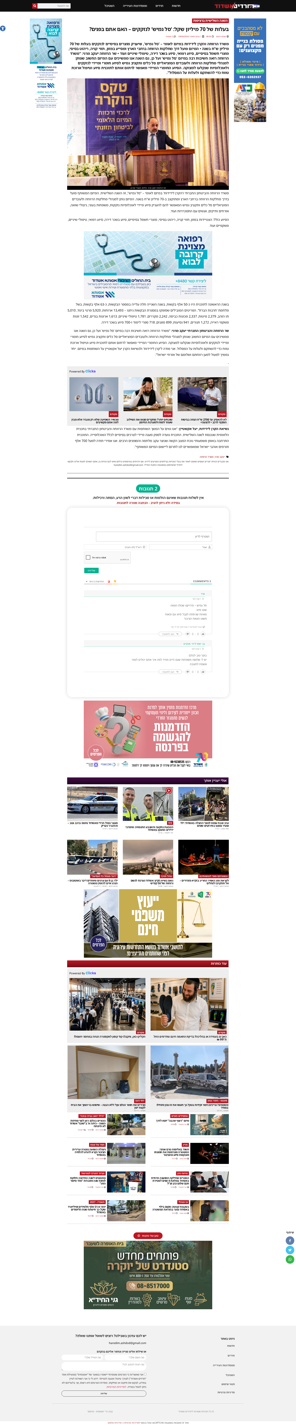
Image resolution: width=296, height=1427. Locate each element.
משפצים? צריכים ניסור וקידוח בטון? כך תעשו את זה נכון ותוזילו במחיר (192, 1106)
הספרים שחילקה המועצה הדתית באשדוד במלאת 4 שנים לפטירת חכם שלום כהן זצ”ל (170, 1180)
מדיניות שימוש (114, 1422)
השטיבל (109, 6)
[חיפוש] (35, 6)
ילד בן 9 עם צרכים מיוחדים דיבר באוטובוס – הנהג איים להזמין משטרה (93, 882)
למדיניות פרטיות (132, 1422)
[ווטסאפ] (290, 1259)
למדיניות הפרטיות (116, 1386)
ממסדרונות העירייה (135, 6)
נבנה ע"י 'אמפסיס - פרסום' (100, 1411)
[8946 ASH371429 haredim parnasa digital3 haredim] (148, 768)
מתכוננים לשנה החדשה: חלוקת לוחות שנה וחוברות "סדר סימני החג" (88, 1180)
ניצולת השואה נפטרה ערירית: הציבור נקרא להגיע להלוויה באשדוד (89, 1152)
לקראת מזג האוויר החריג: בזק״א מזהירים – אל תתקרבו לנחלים (204, 882)
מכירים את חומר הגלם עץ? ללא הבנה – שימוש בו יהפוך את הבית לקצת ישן (108, 1106)
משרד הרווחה (206, 456)
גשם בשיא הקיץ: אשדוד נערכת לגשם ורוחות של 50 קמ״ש (152, 882)
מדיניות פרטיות (226, 1392)
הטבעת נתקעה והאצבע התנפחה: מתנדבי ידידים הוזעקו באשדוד (149, 828)
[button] (2, 28)
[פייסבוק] (290, 1240)
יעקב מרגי (220, 456)
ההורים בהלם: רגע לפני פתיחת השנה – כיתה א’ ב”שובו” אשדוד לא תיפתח (88, 1123)
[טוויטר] (290, 1250)
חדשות (176, 6)
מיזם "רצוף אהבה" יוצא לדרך (172, 1120)
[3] (46, 108)
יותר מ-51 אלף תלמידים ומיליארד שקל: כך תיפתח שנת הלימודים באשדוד (87, 1209)
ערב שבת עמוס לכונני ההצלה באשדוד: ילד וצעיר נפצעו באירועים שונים (204, 824)
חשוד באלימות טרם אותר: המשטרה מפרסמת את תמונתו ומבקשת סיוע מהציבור (171, 1152)
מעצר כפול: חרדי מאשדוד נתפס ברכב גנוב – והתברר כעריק (93, 824)
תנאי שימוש (228, 1384)
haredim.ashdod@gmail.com (127, 1343)
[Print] (250, 121)
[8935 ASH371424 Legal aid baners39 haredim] (148, 956)
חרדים (159, 6)
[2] (148, 298)
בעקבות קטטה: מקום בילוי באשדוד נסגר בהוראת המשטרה (170, 1208)
